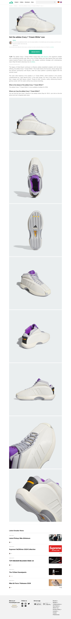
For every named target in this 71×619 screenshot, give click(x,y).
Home (10, 6)
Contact (55, 611)
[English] (61, 2)
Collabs (21, 2)
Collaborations (57, 604)
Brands (55, 600)
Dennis (14, 40)
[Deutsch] (58, 2)
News (32, 2)
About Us (55, 607)
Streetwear (27, 2)
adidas (33, 62)
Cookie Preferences (56, 613)
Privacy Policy (56, 609)
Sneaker (16, 2)
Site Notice (56, 606)
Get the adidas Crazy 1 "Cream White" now (31, 6)
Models (55, 602)
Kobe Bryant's (44, 56)
